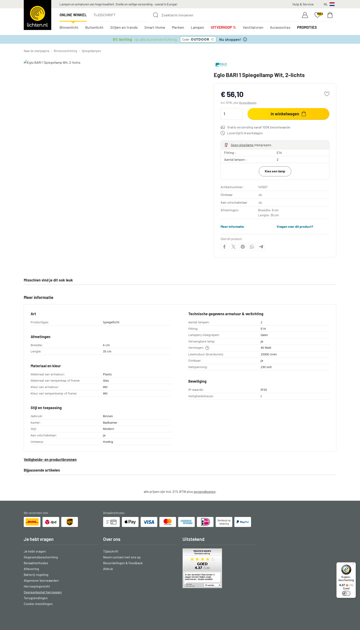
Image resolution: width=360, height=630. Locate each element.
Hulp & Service (303, 4)
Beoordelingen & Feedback (123, 563)
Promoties (307, 27)
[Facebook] (224, 246)
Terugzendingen (36, 598)
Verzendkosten (247, 102)
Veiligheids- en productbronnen (50, 459)
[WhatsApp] (252, 246)
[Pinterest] (242, 246)
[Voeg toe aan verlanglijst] (326, 93)
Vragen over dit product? (295, 226)
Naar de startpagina (36, 51)
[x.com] (233, 246)
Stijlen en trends (124, 27)
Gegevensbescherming (41, 557)
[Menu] (353, 564)
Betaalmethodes (36, 563)
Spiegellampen (91, 51)
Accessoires (280, 27)
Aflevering (31, 569)
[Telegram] (261, 246)
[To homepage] (37, 15)
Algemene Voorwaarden (41, 580)
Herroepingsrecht (37, 586)
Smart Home (154, 27)
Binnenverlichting (65, 51)
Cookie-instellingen (38, 604)
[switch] (346, 593)
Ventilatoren (253, 27)
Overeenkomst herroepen (43, 592)
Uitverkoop (223, 27)
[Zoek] (155, 14)
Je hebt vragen (35, 551)
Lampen (197, 27)
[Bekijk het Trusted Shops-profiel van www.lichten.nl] (219, 568)
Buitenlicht (94, 27)
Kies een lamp (275, 171)
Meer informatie (232, 226)
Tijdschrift (104, 14)
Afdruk (108, 569)
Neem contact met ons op (122, 557)
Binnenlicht (69, 27)
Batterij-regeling (36, 574)
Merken (178, 27)
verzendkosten (205, 491)
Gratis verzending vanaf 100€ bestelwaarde (258, 127)
